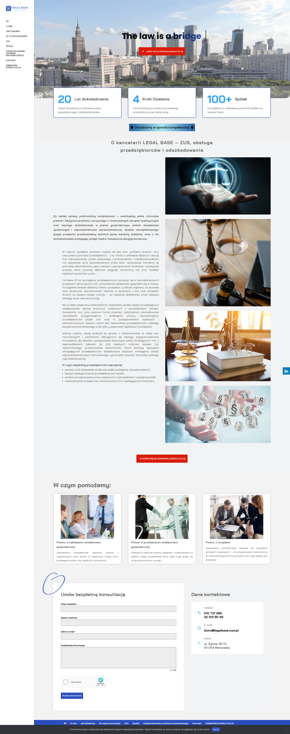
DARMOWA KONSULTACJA (13, 66)
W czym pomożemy (16, 36)
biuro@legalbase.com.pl (221, 630)
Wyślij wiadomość (72, 695)
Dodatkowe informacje (73, 645)
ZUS (8, 41)
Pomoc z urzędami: (218, 542)
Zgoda (216, 729)
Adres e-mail (68, 631)
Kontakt (11, 60)
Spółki (9, 46)
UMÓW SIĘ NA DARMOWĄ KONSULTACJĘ (164, 51)
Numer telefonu (69, 618)
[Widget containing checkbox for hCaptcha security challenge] (83, 682)
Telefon (208, 608)
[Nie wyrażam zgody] (286, 729)
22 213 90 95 (213, 617)
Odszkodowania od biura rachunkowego (15, 53)
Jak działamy (13, 31)
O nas (9, 26)
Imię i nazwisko (69, 604)
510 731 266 (213, 613)
